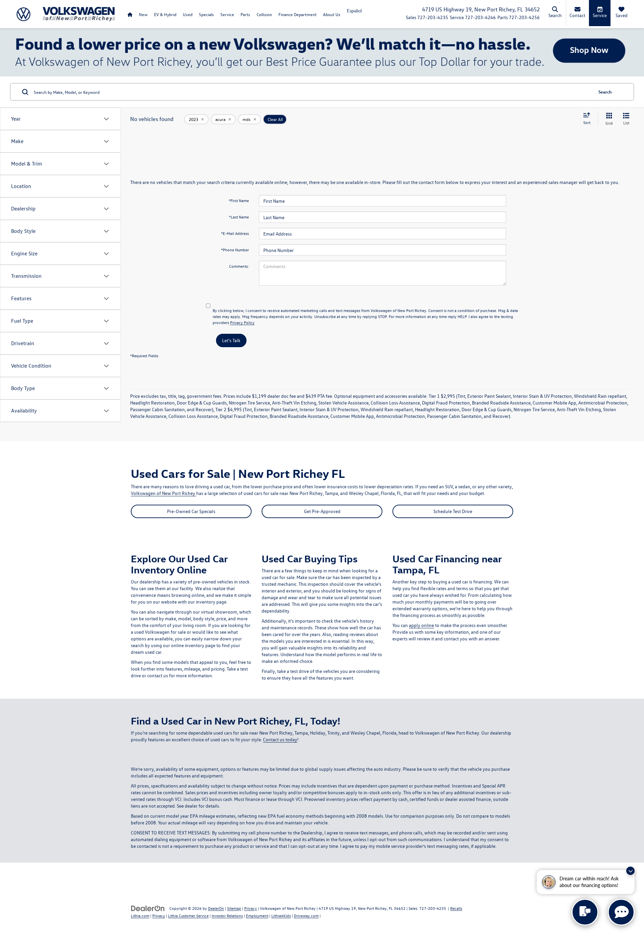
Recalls (456, 908)
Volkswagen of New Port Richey (163, 493)
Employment (257, 915)
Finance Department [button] (297, 14)
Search (605, 92)
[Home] (130, 14)
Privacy (250, 908)
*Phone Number (235, 249)
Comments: (239, 266)
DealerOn (216, 908)
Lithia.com (140, 915)
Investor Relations (227, 915)
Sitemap (234, 908)
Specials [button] (206, 14)
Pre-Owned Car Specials (191, 511)
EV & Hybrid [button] (165, 14)
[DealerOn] (148, 908)
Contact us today (280, 739)
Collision (264, 14)
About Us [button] (331, 14)
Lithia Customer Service (188, 915)
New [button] (143, 14)
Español (354, 10)
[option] (354, 13)
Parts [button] (245, 14)
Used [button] (188, 14)
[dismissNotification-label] (630, 871)
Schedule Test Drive (452, 511)
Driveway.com (306, 915)
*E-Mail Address (235, 233)
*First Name (239, 200)
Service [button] (227, 14)
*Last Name (239, 216)
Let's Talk (231, 340)
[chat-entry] (585, 912)
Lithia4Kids (281, 915)
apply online (421, 625)
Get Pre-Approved (322, 511)
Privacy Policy (242, 322)
